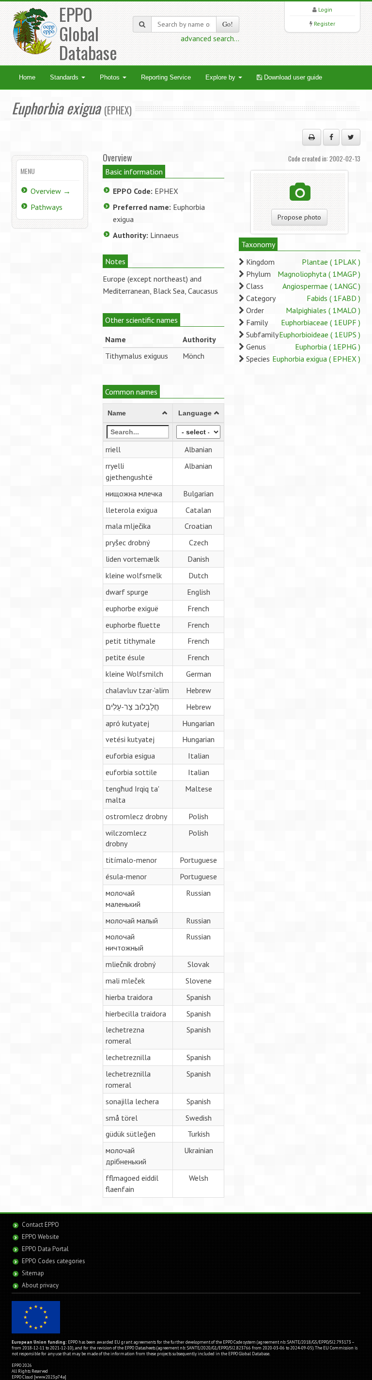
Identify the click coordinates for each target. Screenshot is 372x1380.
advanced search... (210, 38)
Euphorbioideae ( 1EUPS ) (319, 334)
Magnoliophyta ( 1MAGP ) (319, 274)
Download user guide (292, 77)
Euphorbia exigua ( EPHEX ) (316, 359)
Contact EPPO (40, 1225)
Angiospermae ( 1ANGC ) (321, 286)
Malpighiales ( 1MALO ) (323, 310)
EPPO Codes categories (53, 1261)
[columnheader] (138, 413)
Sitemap (33, 1273)
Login (325, 9)
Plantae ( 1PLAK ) (331, 262)
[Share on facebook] (331, 137)
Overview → (51, 191)
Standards (65, 77)
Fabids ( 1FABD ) (333, 298)
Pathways (46, 207)
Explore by (221, 77)
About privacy (40, 1285)
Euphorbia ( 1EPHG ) (327, 346)
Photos (111, 77)
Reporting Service (166, 77)
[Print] (311, 137)
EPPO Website (40, 1237)
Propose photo (299, 217)
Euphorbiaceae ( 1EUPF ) (320, 322)
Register (324, 23)
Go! (227, 24)
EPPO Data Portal (45, 1249)
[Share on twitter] (350, 137)
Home (27, 77)
